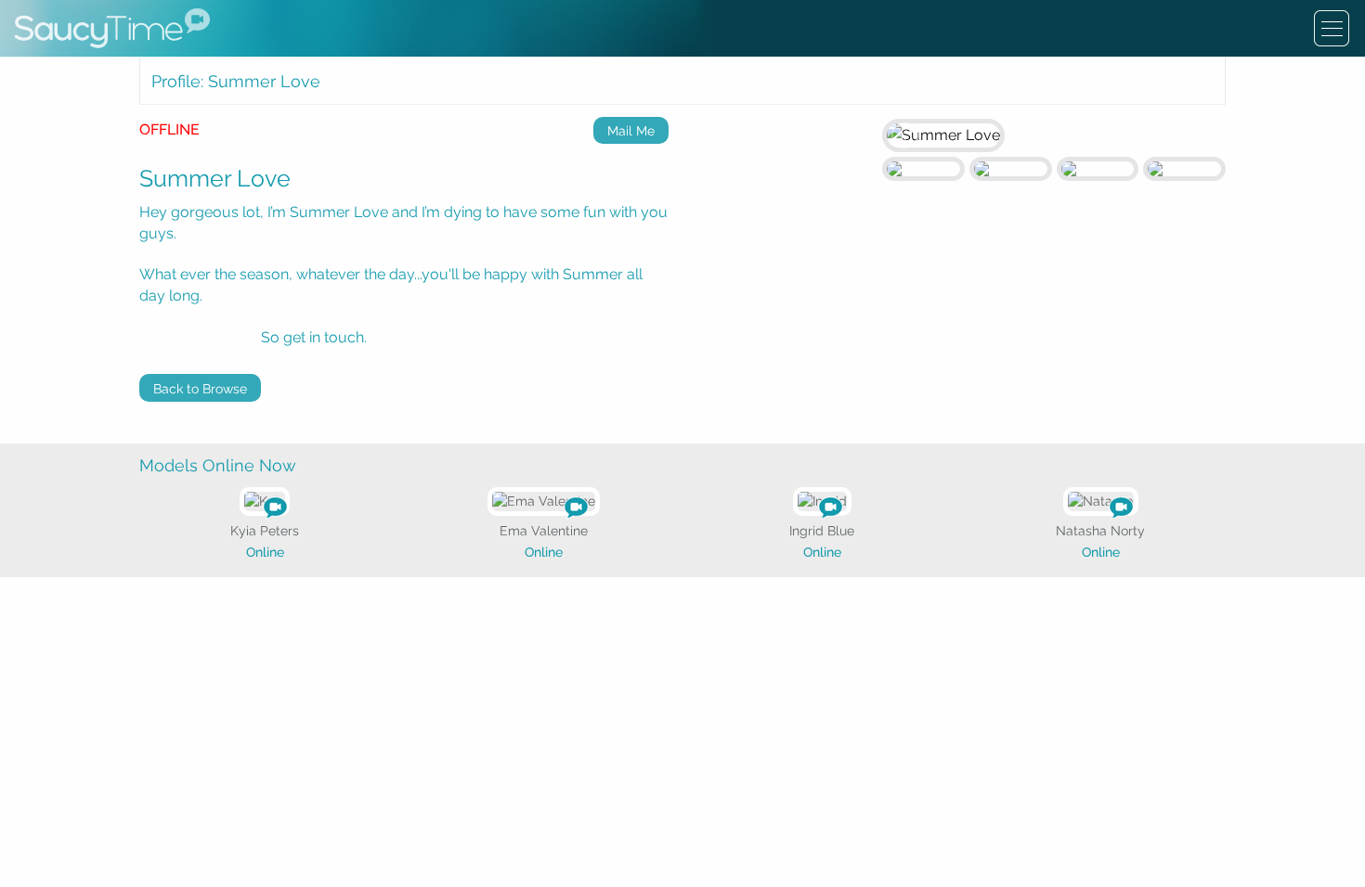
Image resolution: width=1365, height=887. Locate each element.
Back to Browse (200, 388)
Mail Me (631, 130)
